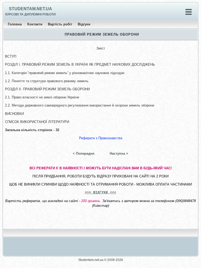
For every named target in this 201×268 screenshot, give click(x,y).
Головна (15, 24)
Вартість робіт (60, 24)
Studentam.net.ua (30, 9)
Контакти (34, 24)
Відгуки (84, 24)
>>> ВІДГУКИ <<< (100, 192)
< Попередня (83, 153)
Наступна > (119, 153)
